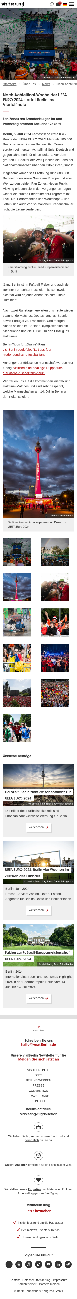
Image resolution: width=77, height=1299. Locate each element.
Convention (38, 1090)
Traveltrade (38, 1096)
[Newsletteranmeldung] (68, 1264)
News (46, 84)
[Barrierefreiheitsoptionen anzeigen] (52, 4)
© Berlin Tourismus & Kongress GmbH (38, 1291)
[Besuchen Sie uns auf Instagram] (28, 1264)
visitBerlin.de (38, 1070)
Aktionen (21, 1164)
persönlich (32, 1140)
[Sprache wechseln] (65, 4)
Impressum (60, 1280)
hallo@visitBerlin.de (38, 1044)
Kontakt (38, 1101)
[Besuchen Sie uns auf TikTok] (38, 1264)
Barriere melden (49, 1284)
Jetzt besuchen (38, 1211)
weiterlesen (36, 827)
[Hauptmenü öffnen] (71, 4)
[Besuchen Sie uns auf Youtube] (48, 1264)
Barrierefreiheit (27, 1284)
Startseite (9, 84)
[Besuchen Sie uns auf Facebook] (9, 1264)
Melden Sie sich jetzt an (38, 1059)
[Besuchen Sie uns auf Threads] (18, 1264)
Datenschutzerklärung (36, 1280)
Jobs (38, 1075)
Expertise (34, 1189)
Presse (39, 1085)
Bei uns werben (38, 1080)
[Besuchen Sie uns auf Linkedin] (58, 1264)
